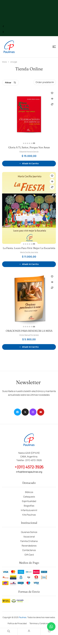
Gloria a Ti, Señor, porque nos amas (29, 147)
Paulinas (22, 617)
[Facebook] (17, 412)
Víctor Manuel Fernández (29, 335)
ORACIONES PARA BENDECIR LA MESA (29, 330)
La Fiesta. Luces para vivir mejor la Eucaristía (29, 248)
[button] (3, 26)
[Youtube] (40, 412)
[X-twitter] (25, 412)
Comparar (52, 104)
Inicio (4, 61)
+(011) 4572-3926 (29, 467)
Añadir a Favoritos (52, 93)
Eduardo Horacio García (29, 151)
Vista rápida (52, 98)
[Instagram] (32, 412)
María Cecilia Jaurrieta (29, 252)
